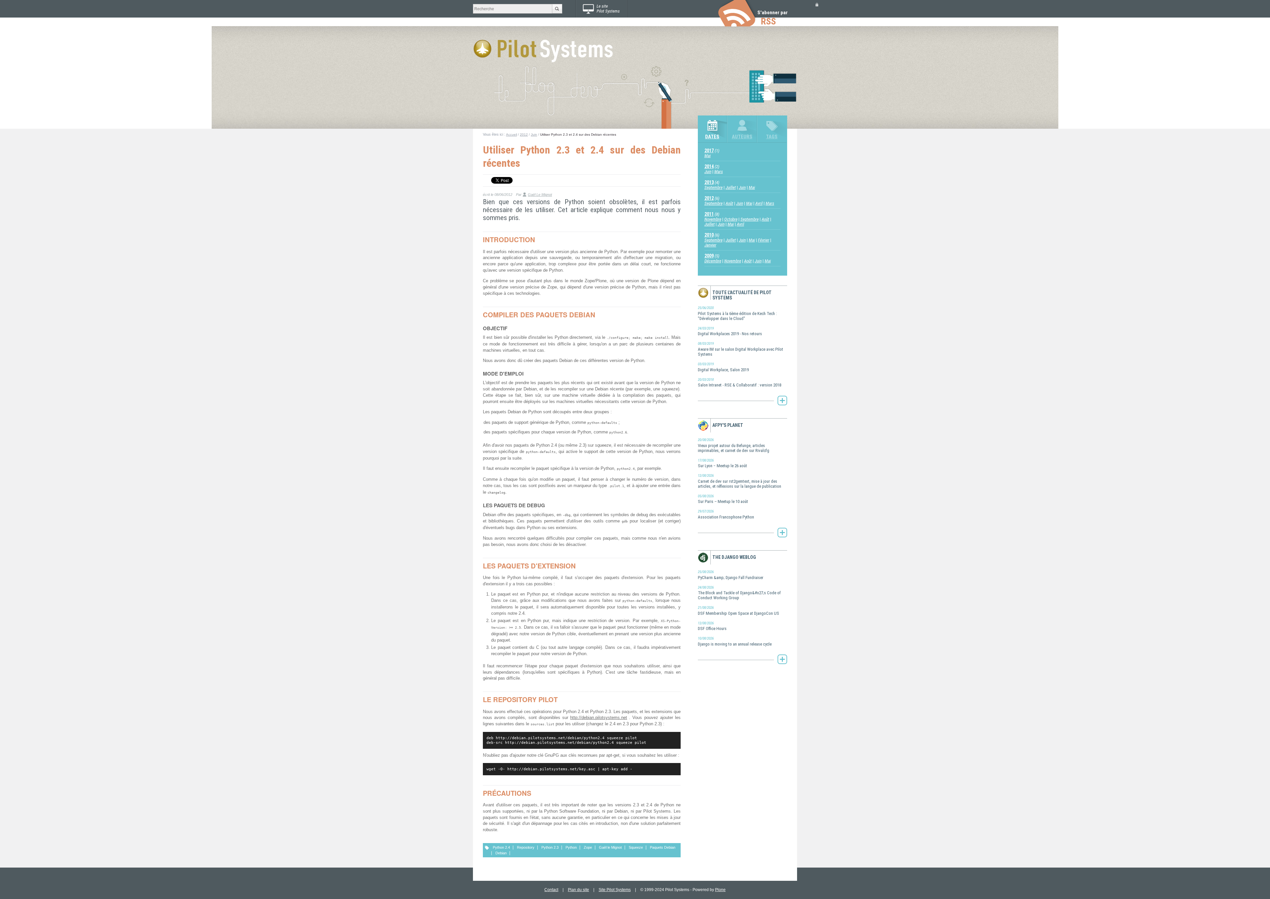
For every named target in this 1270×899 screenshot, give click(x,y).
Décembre (712, 260)
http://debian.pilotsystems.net (598, 717)
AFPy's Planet (727, 425)
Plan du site (578, 889)
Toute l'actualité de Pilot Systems (742, 295)
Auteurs (742, 137)
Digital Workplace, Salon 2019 (723, 367)
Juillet (731, 187)
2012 (524, 134)
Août (729, 203)
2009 (709, 255)
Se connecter (817, 4)
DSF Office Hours (712, 626)
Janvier (710, 245)
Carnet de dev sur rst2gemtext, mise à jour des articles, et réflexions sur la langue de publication (739, 481)
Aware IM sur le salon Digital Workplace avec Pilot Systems (740, 349)
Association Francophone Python (726, 514)
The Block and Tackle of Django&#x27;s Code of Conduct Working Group (739, 593)
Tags (772, 137)
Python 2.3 (550, 847)
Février (763, 240)
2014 (709, 166)
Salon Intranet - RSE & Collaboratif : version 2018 (739, 383)
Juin (534, 134)
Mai (707, 155)
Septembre (713, 187)
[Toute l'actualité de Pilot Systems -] (782, 400)
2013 (709, 182)
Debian (501, 853)
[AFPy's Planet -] (782, 532)
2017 (709, 150)
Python (571, 847)
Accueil (511, 134)
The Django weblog (734, 557)
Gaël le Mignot (610, 847)
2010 (709, 235)
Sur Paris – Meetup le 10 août (723, 499)
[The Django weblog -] (782, 659)
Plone (720, 889)
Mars (718, 171)
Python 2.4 (501, 847)
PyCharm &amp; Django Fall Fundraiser (730, 575)
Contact (551, 889)
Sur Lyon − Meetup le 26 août (722, 463)
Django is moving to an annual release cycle (735, 641)
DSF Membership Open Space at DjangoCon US (738, 611)
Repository (525, 847)
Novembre (712, 219)
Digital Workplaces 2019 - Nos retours (730, 331)
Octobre (731, 219)
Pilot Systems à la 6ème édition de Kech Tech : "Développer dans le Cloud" (737, 313)
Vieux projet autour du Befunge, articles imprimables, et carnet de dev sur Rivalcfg (733, 445)
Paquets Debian (662, 847)
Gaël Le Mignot (540, 195)
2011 (709, 214)
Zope (588, 847)
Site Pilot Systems (615, 889)
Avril (759, 203)
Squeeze (636, 847)
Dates (712, 137)
